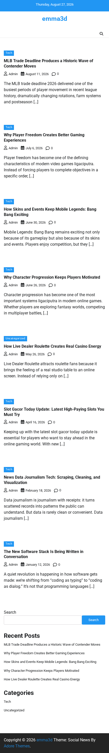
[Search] (101, 34)
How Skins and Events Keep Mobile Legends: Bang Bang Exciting (50, 662)
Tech (9, 53)
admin (13, 74)
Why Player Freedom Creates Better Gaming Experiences (44, 653)
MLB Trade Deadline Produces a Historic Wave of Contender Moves (52, 644)
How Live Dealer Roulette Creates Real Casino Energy (52, 346)
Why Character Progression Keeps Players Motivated (52, 277)
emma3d (54, 18)
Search (10, 612)
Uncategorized (15, 338)
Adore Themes (17, 746)
